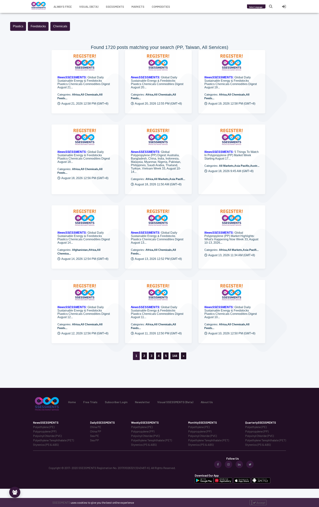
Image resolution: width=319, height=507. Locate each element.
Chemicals (60, 26)
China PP (95, 431)
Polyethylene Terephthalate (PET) (53, 440)
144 (174, 355)
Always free (63, 6)
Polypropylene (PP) (44, 431)
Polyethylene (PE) (43, 427)
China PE (95, 427)
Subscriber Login (116, 402)
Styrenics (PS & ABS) (46, 444)
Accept (260, 502)
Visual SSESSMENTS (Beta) (175, 402)
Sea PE (94, 435)
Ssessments (115, 6)
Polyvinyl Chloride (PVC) (47, 435)
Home (72, 402)
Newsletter (142, 402)
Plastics (18, 26)
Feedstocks (38, 26)
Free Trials (90, 402)
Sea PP (94, 440)
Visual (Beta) (88, 6)
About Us (207, 402)
